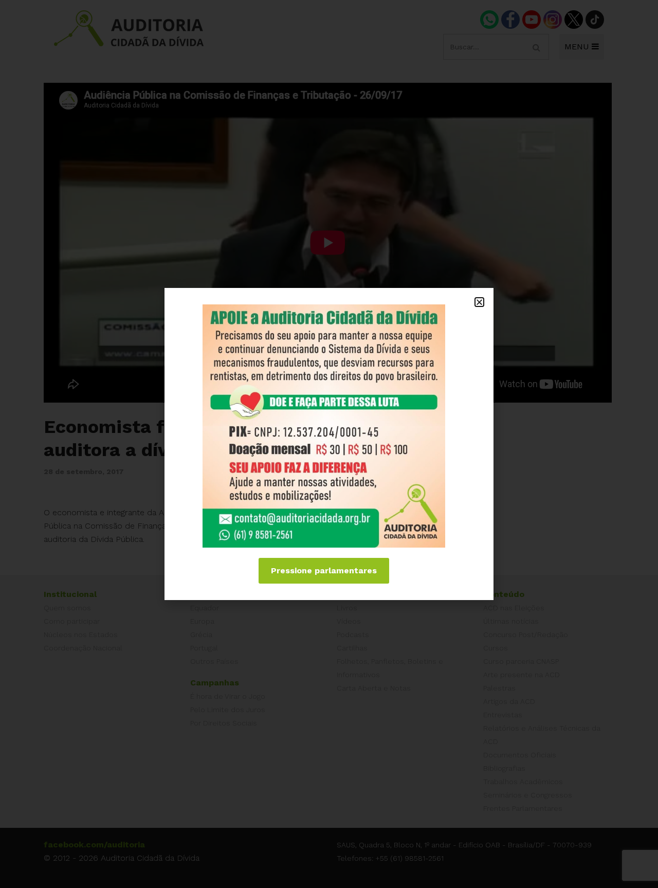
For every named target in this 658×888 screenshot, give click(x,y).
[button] (479, 302)
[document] (329, 444)
